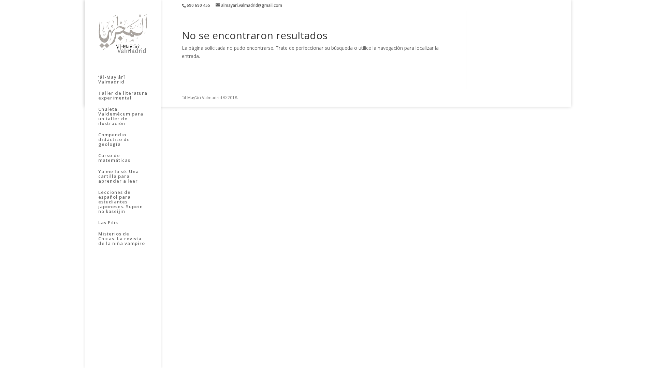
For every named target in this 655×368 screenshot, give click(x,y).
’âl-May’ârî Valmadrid (111, 80)
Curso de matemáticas (114, 158)
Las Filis (108, 223)
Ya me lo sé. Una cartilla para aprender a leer (118, 176)
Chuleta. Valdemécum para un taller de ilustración (120, 116)
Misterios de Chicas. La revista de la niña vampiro (121, 238)
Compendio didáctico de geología (114, 139)
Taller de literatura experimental (122, 96)
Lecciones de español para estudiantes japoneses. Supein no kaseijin (120, 202)
